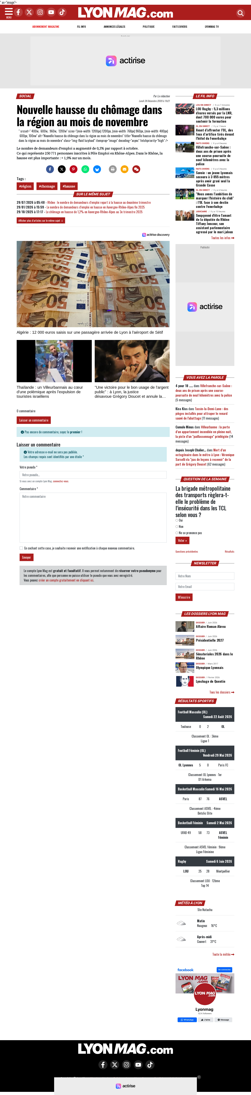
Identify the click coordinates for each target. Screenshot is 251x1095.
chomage (48, 186)
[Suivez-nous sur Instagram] (125, 1067)
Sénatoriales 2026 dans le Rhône (214, 655)
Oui (180, 520)
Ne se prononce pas (190, 532)
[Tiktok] (61, 12)
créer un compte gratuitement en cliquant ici (66, 580)
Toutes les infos (221, 237)
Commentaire (29, 488)
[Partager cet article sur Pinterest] (73, 169)
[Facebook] (17, 12)
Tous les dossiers (220, 692)
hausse (70, 186)
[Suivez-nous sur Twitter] (113, 1067)
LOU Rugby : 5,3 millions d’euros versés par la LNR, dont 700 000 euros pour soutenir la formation (214, 115)
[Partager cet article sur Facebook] (50, 169)
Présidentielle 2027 (210, 640)
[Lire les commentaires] (136, 169)
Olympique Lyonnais (209, 667)
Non (180, 526)
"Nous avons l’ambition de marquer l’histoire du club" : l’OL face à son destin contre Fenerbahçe (215, 200)
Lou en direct (203, 105)
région (26, 186)
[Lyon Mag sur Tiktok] (149, 1067)
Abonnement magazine (45, 26)
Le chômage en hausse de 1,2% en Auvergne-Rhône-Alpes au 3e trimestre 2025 (94, 211)
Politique (149, 26)
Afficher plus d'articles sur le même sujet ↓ (40, 220)
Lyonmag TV (212, 26)
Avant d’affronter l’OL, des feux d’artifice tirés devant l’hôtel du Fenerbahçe (215, 134)
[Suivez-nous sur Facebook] (205, 995)
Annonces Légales (114, 26)
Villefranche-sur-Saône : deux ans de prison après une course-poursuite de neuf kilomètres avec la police (213, 155)
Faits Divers (179, 26)
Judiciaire (201, 211)
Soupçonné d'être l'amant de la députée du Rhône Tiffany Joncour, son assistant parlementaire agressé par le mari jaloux (214, 223)
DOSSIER (200, 622)
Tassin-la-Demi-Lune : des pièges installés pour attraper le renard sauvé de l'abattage (202, 413)
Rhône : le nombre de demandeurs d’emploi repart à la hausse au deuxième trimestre (99, 202)
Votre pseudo (28, 467)
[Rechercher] (239, 13)
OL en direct (203, 126)
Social (25, 96)
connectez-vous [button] (60, 481)
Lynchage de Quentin (210, 681)
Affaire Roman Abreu (211, 626)
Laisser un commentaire (33, 420)
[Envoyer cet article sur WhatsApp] (85, 169)
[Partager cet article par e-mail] (124, 169)
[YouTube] (50, 12)
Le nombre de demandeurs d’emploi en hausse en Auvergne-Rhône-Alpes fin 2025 (96, 207)
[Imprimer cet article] (113, 169)
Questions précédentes (187, 551)
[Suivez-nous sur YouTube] (137, 1067)
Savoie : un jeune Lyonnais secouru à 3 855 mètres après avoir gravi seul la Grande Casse (214, 178)
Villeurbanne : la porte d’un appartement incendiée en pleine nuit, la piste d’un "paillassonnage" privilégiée (204, 432)
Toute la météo (221, 954)
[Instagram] (39, 12)
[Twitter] (28, 12)
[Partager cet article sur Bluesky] (97, 169)
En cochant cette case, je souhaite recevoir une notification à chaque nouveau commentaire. (79, 548)
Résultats (229, 551)
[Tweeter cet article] (62, 169)
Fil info (81, 26)
